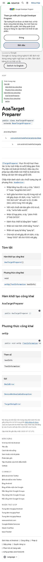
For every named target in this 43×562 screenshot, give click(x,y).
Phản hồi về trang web (12, 548)
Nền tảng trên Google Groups (13, 491)
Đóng (21, 37)
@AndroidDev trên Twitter (12, 480)
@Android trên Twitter (10, 476)
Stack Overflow (8, 528)
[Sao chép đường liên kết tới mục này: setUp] (10, 333)
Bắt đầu (21, 45)
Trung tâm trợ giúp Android (12, 509)
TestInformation (18, 284)
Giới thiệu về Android (10, 540)
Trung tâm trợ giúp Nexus (11, 516)
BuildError (9, 384)
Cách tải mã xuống (9, 450)
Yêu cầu (5, 447)
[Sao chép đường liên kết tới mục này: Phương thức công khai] (35, 326)
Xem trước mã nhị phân (11, 454)
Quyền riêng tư (19, 544)
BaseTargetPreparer (21, 123)
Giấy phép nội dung (31, 422)
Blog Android (7, 483)
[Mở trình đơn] (3, 3)
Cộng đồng (25, 540)
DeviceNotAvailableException (18, 394)
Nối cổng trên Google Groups (13, 499)
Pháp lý (34, 540)
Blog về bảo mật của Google (12, 487)
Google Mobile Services (11, 524)
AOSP (4, 76)
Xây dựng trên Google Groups (13, 495)
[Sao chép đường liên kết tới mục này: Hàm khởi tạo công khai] (36, 296)
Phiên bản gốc (7, 458)
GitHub (4, 466)
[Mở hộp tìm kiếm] (22, 2)
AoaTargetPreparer (13, 262)
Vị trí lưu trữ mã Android (11, 443)
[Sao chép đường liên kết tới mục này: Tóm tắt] (15, 247)
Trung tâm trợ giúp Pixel (11, 513)
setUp (7, 284)
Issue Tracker (7, 532)
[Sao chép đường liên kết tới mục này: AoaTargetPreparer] (25, 303)
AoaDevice (18, 182)
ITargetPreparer (10, 163)
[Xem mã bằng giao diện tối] (39, 310)
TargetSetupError (12, 404)
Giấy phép (7, 544)
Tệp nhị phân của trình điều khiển (14, 462)
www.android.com (9, 520)
